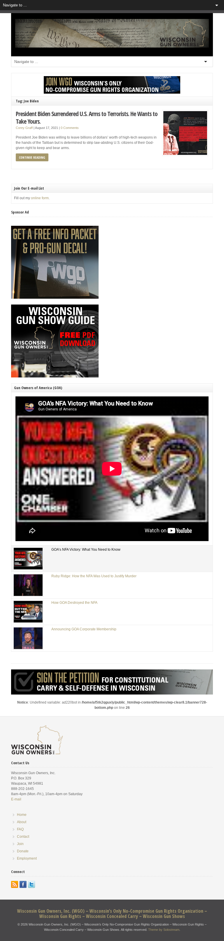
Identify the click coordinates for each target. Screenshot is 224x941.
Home (22, 815)
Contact (23, 837)
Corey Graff (24, 128)
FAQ (20, 829)
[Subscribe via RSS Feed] (14, 884)
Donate (23, 851)
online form (40, 198)
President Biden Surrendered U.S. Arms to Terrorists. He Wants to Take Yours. (87, 117)
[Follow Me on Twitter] (31, 884)
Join (20, 844)
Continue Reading (32, 157)
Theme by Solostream (163, 929)
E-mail (16, 799)
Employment (27, 858)
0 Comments (70, 128)
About (21, 822)
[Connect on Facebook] (23, 884)
